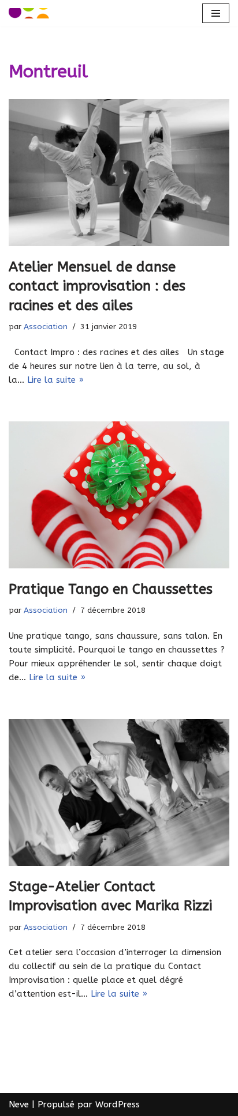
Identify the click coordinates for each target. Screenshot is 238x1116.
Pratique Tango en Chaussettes (111, 589)
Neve (19, 1104)
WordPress (117, 1104)
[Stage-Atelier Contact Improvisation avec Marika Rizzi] (119, 792)
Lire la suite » (55, 380)
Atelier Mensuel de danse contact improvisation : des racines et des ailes (97, 286)
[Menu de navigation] (215, 13)
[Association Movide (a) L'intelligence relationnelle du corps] (29, 13)
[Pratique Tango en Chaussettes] (119, 494)
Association (46, 326)
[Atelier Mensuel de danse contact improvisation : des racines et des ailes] (119, 172)
